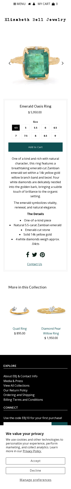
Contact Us (34, 264)
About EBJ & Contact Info (20, 376)
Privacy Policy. (32, 451)
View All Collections (16, 386)
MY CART (48, 4)
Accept (36, 461)
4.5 (15, 127)
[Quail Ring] (20, 310)
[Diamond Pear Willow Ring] (51, 310)
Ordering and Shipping (19, 395)
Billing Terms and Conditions (23, 400)
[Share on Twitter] (34, 256)
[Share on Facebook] (27, 256)
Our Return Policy (15, 390)
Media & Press (13, 381)
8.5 (45, 135)
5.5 (35, 127)
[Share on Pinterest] (42, 256)
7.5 (25, 135)
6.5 (55, 127)
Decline (35, 470)
